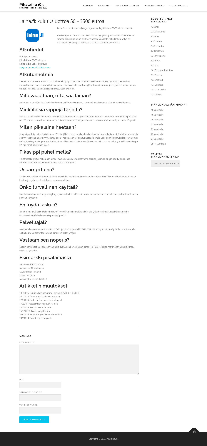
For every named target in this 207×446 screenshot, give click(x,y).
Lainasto (159, 84)
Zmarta (158, 75)
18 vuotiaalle (157, 109)
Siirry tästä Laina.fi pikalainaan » (34, 67)
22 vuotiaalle (157, 129)
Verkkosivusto (28, 405)
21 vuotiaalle (157, 124)
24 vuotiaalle (157, 138)
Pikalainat (104, 6)
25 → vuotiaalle (158, 143)
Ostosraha (158, 46)
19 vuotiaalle (157, 114)
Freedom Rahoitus (164, 70)
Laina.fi (158, 94)
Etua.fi (156, 36)
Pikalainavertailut (127, 6)
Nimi (21, 379)
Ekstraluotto (159, 31)
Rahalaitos (158, 50)
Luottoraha (160, 89)
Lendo (156, 26)
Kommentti (27, 342)
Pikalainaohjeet (154, 6)
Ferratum (157, 41)
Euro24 (156, 60)
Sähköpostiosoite (30, 392)
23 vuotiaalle (157, 134)
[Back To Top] (194, 431)
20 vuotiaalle (157, 119)
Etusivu (88, 6)
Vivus (155, 65)
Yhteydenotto (178, 6)
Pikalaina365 (31, 4)
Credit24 (159, 79)
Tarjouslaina (159, 55)
